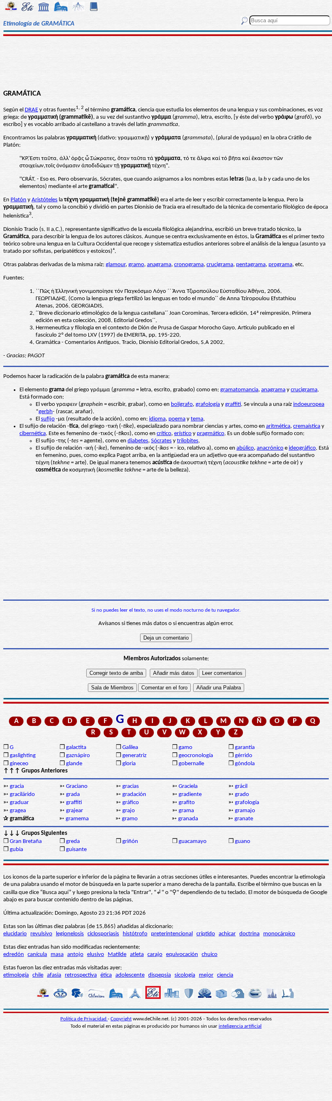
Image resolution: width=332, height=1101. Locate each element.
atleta (137, 955)
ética (106, 975)
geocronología (196, 756)
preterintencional (172, 934)
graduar (19, 803)
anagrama (159, 265)
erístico (183, 434)
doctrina (249, 934)
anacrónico (270, 448)
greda (73, 842)
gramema (77, 819)
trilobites (187, 441)
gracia (17, 786)
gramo (136, 265)
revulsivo (41, 934)
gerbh (45, 412)
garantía (245, 748)
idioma (157, 419)
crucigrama (219, 265)
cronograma (189, 265)
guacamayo (192, 842)
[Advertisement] (166, 61)
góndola (245, 764)
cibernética (32, 434)
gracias (130, 786)
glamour (116, 265)
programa (280, 265)
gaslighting (23, 756)
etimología (16, 975)
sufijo (48, 419)
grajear (74, 811)
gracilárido (22, 795)
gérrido (243, 756)
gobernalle (191, 764)
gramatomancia (239, 390)
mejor (206, 975)
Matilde (117, 955)
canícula (37, 955)
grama (186, 811)
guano (242, 842)
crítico (164, 434)
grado (242, 795)
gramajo (245, 811)
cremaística (306, 426)
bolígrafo (182, 404)
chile (37, 975)
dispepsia (159, 975)
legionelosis (70, 934)
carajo (154, 955)
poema (176, 419)
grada (73, 795)
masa (57, 955)
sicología (185, 975)
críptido (205, 934)
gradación (134, 795)
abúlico (245, 448)
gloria (129, 764)
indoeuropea (308, 404)
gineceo (19, 764)
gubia (16, 850)
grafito (187, 803)
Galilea (130, 748)
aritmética (278, 426)
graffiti (233, 404)
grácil (241, 786)
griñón (130, 842)
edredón (13, 955)
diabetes (138, 441)
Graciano (76, 786)
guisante (76, 850)
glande (74, 764)
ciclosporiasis (103, 934)
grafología (208, 404)
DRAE (31, 110)
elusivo (95, 955)
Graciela (188, 786)
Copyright (121, 1019)
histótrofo (135, 934)
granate (243, 819)
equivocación (182, 955)
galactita (76, 748)
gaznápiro (78, 756)
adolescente (130, 975)
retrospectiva (81, 975)
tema (197, 419)
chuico (209, 955)
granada (188, 819)
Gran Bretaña (26, 842)
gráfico (130, 803)
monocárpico (279, 934)
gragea (18, 811)
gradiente (190, 795)
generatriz (134, 756)
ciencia (225, 975)
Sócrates (161, 441)
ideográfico (302, 448)
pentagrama (251, 265)
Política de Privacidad (84, 1019)
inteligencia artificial (240, 1026)
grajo (128, 811)
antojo (75, 955)
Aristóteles (44, 200)
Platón (18, 200)
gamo (185, 748)
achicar (227, 934)
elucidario (15, 934)
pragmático (210, 434)
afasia (54, 975)
